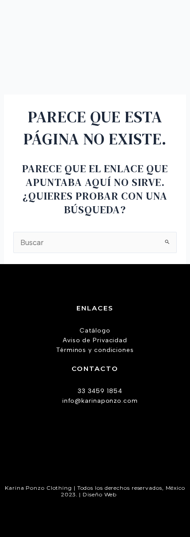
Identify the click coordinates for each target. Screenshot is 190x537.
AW (123, 494)
